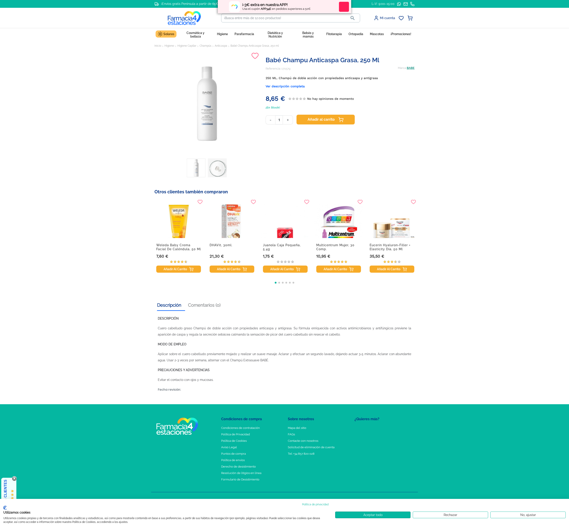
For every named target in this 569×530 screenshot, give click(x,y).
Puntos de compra (233, 453)
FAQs (291, 434)
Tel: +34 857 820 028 (301, 453)
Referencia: (273, 68)
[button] (275, 283)
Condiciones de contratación (240, 428)
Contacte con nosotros (303, 440)
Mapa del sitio (297, 428)
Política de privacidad (315, 504)
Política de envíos (233, 460)
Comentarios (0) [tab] (204, 305)
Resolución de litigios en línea (241, 473)
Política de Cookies (234, 440)
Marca (402, 68)
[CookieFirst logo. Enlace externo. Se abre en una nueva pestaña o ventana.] (5, 508)
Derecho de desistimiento (238, 466)
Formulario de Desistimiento (240, 479)
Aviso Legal (229, 447)
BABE (411, 68)
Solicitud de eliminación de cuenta (311, 447)
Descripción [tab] (169, 305)
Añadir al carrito (321, 119)
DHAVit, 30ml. (221, 245)
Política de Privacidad (235, 434)
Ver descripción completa (285, 86)
